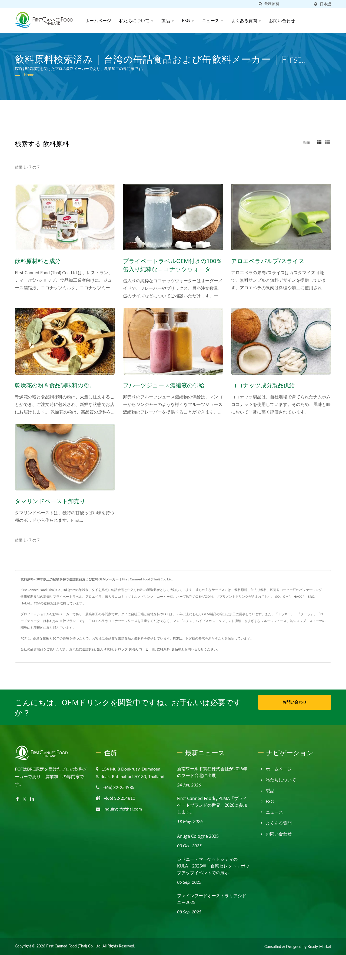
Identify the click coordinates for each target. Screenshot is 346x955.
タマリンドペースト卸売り (50, 501)
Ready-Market (319, 947)
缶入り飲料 (105, 649)
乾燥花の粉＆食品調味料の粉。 (55, 385)
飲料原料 (163, 649)
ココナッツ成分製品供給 (263, 385)
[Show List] (327, 142)
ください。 (212, 649)
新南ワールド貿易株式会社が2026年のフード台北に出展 (212, 772)
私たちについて (135, 20)
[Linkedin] (32, 799)
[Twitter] (24, 799)
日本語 (325, 4)
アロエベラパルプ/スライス (268, 261)
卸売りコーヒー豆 (142, 649)
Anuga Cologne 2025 (198, 836)
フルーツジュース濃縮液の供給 (163, 385)
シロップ (121, 649)
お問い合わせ (282, 20)
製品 (166, 20)
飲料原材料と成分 (38, 261)
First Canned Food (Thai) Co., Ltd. (73, 946)
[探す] (260, 4)
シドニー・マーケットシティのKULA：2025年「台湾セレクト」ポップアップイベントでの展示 (213, 866)
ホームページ (98, 20)
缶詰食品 (88, 649)
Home (29, 75)
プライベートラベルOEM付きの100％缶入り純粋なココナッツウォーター (172, 265)
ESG (186, 20)
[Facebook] (17, 799)
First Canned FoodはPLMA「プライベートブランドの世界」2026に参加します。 (212, 805)
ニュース (211, 20)
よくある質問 (244, 20)
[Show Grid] (319, 142)
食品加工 (177, 649)
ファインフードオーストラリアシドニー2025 (211, 899)
